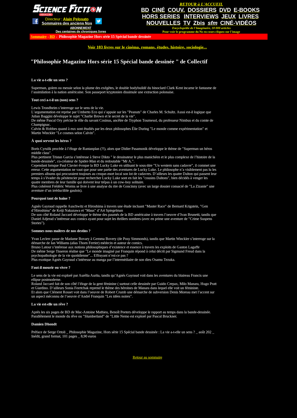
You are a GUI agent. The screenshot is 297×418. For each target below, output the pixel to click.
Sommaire (39, 37)
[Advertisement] (147, 370)
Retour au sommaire (147, 357)
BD (52, 37)
